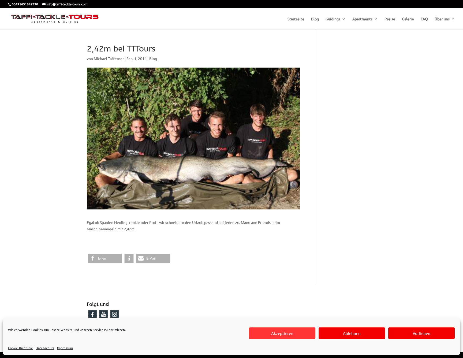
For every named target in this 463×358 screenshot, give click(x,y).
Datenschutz (45, 348)
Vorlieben (421, 333)
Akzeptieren (282, 333)
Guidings (333, 19)
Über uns (442, 19)
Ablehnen (352, 333)
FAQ (424, 19)
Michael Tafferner (109, 58)
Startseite (295, 19)
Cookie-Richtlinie (20, 348)
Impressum (65, 348)
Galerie (408, 19)
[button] (105, 258)
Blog (315, 19)
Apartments (362, 19)
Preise (389, 19)
